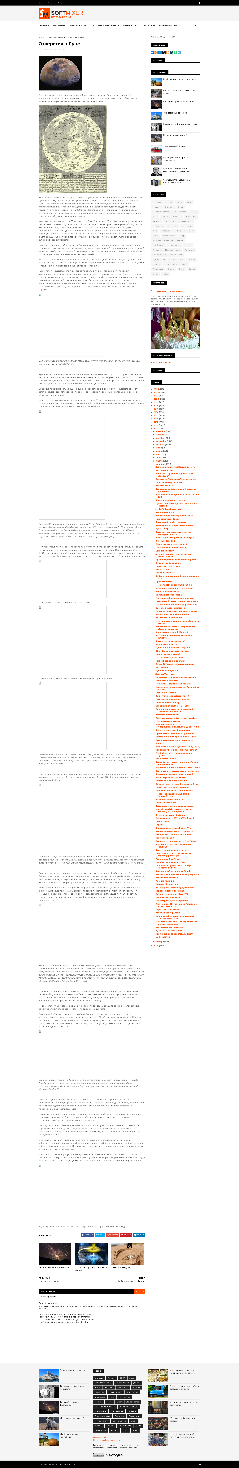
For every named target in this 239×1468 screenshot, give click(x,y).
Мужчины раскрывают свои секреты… (176, 559)
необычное (158, 245)
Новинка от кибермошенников (172, 614)
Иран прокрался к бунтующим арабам (176, 718)
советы (156, 264)
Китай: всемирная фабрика (170, 815)
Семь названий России (174, 146)
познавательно (172, 250)
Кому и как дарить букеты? (170, 641)
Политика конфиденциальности (106, 1440)
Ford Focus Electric (165, 693)
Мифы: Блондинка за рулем (170, 661)
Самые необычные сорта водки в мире (176, 601)
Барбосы (160, 825)
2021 (156, 396)
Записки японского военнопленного (175, 525)
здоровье (169, 221)
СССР (179, 202)
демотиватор (179, 212)
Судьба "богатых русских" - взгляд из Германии (176, 504)
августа (160, 444)
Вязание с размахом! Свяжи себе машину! (173, 845)
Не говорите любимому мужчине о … (175, 887)
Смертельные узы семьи (169, 482)
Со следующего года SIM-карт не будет (177, 784)
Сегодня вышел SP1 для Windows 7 (174, 818)
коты (191, 231)
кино (155, 231)
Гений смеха (162, 821)
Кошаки (159, 743)
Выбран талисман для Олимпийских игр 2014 (177, 577)
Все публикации (168, 25)
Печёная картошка (165, 802)
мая (158, 454)
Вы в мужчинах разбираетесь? (172, 696)
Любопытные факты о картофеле (179, 79)
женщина (176, 216)
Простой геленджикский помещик (174, 790)
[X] (164, 52)
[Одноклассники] (156, 52)
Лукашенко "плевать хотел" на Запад (175, 841)
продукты (189, 250)
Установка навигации (167, 714)
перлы (188, 245)
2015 (156, 415)
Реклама (52, 3)
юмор (155, 274)
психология (176, 255)
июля (159, 448)
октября (161, 438)
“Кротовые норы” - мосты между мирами (91, 1268)
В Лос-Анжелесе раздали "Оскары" (174, 537)
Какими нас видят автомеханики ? (174, 774)
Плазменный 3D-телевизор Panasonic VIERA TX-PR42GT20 (176, 905)
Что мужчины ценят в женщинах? (173, 834)
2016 (156, 412)
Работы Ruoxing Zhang (167, 913)
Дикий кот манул (164, 551)
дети (155, 216)
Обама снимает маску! (167, 702)
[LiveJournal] (171, 52)
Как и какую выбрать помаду (171, 547)
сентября (161, 441)
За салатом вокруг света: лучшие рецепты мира (173, 555)
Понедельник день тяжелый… (172, 544)
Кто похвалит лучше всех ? (170, 657)
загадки (156, 221)
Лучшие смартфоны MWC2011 (171, 894)
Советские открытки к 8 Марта (172, 706)
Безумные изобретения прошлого (180, 124)
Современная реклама (167, 721)
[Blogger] (167, 52)
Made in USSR (162, 937)
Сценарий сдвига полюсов (170, 608)
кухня (155, 236)
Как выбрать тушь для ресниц (172, 900)
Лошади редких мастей (175, 135)
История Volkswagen (166, 877)
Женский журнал (79, 25)
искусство (187, 226)
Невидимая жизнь (165, 573)
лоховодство (169, 236)
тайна (184, 264)
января (160, 941)
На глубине (161, 667)
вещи (180, 207)
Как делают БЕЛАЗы (166, 758)
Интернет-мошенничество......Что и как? (177, 767)
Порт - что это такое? (167, 909)
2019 (156, 402)
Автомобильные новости (169, 799)
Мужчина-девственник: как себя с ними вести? (177, 622)
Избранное (59, 25)
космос (49, 37)
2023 (156, 389)
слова (134, 1421)
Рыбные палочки (164, 881)
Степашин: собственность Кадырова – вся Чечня (176, 490)
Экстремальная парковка (169, 927)
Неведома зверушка (121, 1267)
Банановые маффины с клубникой (174, 831)
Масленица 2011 (164, 470)
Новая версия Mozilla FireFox (171, 777)
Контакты (62, 3)
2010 (156, 945)
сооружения (170, 264)
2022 (156, 392)
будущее (169, 207)
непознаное (60, 37)
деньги (194, 212)
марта (159, 461)
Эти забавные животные (168, 617)
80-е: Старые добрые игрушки (172, 651)
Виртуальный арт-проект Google (173, 871)
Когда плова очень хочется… (171, 500)
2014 (156, 418)
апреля (160, 457)
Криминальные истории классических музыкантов (176, 170)
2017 (156, 409)
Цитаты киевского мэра (168, 595)
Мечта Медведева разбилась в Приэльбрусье (172, 795)
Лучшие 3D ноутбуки (167, 670)
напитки (124, 1406)
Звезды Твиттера (165, 674)
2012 (156, 425)
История (157, 202)
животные (191, 216)
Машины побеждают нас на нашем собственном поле (174, 917)
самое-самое (176, 259)
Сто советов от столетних (167, 291)
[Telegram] (179, 52)
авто (189, 202)
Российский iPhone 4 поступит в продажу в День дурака (173, 810)
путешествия (159, 259)
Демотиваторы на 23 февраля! (172, 787)
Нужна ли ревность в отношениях (174, 740)
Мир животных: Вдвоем (168, 519)
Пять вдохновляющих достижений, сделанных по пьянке (174, 710)
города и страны (161, 212)
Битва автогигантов (166, 644)
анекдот (157, 207)
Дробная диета (163, 581)
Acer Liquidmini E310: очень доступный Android (176, 181)
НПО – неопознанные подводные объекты (173, 636)
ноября (160, 434)
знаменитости (185, 221)
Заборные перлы (164, 512)
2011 (156, 428)
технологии (158, 269)
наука (180, 240)
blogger (140, 1291)
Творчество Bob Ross (167, 859)
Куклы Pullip (162, 528)
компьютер (167, 231)
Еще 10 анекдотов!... (162, 362)
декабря (161, 431)
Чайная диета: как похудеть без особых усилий (177, 688)
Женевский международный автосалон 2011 (177, 495)
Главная (42, 3)
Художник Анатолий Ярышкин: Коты (175, 467)
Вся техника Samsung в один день (174, 515)
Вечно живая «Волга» (167, 591)
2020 (156, 399)
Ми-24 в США (162, 569)
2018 (156, 405)
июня (159, 451)
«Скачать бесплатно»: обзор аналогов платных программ (176, 923)
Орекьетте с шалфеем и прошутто (174, 733)
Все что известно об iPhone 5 (171, 632)
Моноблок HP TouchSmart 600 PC (173, 585)
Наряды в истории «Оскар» (170, 891)
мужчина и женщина (163, 240)
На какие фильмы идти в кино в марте (176, 611)
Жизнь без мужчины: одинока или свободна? (174, 474)
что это (114, 1430)
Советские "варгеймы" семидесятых (175, 479)
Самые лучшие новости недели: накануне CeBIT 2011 (173, 533)
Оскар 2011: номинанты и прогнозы (174, 664)
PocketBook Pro (164, 485)
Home (41, 37)
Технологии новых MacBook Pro (172, 699)
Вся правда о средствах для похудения (177, 771)
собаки (191, 259)
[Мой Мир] (160, 52)
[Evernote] (175, 52)
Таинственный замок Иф (175, 113)
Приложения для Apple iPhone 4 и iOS (176, 737)
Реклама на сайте (100, 1437)
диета (165, 216)
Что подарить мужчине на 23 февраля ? (177, 874)
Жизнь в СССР (130, 25)
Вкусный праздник (165, 541)
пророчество (159, 255)
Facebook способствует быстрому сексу (177, 746)
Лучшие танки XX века (167, 897)
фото (181, 269)
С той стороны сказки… (168, 563)
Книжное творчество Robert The (173, 828)
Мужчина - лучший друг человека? (174, 588)
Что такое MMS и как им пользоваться (176, 750)
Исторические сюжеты (106, 25)
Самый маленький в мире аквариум (174, 806)
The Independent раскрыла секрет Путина (174, 754)
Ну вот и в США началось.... (170, 930)
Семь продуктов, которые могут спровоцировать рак (173, 854)
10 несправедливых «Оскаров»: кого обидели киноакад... (175, 627)
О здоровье (148, 25)
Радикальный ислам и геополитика (174, 598)
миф (182, 236)
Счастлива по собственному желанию (176, 604)
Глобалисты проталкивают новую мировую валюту (173, 866)
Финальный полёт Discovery (170, 522)
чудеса (192, 269)
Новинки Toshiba (164, 838)
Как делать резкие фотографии (173, 730)
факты (171, 269)
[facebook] (199, 3)
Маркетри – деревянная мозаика (173, 684)
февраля (161, 464)
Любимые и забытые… (167, 680)
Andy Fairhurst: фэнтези (168, 509)
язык (165, 274)
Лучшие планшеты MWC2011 (170, 862)
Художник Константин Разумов (172, 647)
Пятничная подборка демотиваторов (175, 677)
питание (157, 250)
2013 (156, 422)
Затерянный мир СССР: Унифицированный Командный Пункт (177, 725)
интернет (172, 226)
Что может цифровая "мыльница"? (174, 934)
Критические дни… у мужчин (171, 850)
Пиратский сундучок (166, 884)
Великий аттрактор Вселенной (54, 1267)
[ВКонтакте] (152, 52)
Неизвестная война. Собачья (171, 781)
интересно (158, 226)
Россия (168, 202)
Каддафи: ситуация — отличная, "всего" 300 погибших (177, 763)
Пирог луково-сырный (167, 654)
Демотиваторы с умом (167, 566)
